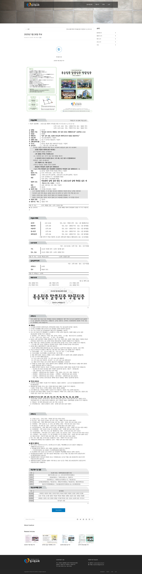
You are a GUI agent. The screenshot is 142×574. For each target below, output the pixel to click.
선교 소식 (99, 42)
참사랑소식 (99, 32)
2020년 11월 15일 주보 (29, 544)
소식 (109, 4)
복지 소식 (99, 39)
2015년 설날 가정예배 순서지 (48, 544)
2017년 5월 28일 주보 (83, 544)
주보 (40, 37)
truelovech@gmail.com (98, 564)
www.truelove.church (99, 563)
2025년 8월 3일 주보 (65, 544)
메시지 (97, 4)
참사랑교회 (89, 4)
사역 (103, 4)
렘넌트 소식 (99, 35)
